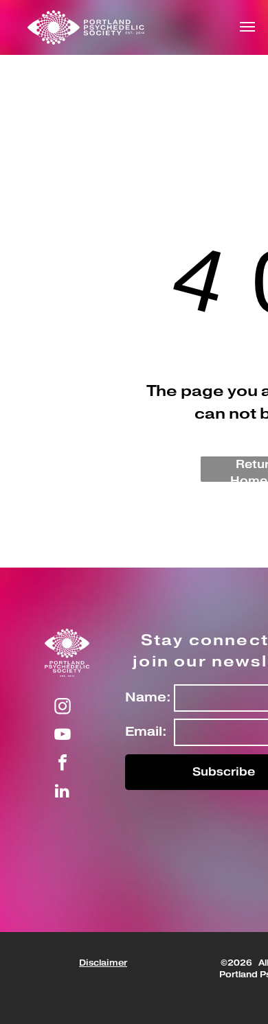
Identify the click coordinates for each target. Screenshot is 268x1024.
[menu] (247, 26)
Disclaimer (103, 963)
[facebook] (62, 764)
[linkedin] (62, 792)
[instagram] (62, 708)
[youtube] (62, 736)
